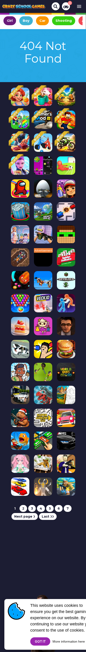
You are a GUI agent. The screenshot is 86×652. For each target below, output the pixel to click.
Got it (40, 641)
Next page (24, 516)
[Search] (56, 6)
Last (48, 516)
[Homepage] (23, 6)
